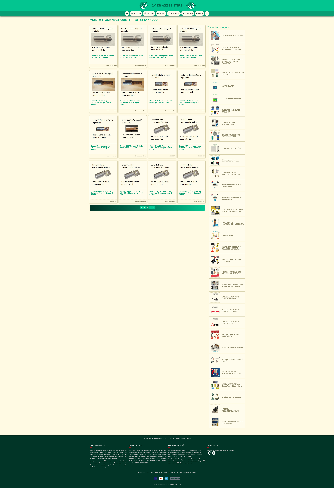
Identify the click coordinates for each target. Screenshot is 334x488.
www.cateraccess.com (178, 454)
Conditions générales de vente (158, 438)
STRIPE (189, 456)
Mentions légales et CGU (177, 438)
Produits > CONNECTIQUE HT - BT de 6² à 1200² (123, 20)
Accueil (145, 438)
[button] (149, 13)
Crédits (188, 438)
